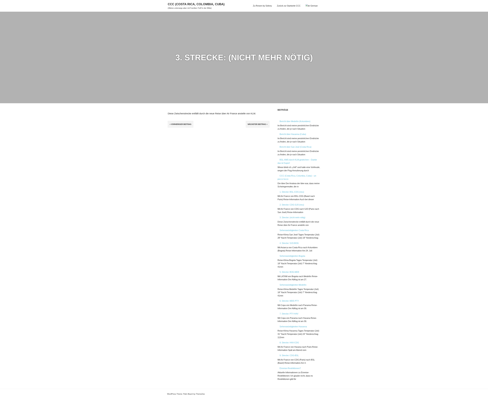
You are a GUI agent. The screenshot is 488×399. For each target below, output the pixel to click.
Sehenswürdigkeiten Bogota (292, 256)
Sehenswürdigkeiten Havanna (293, 327)
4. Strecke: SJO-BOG (289, 243)
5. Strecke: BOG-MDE (289, 272)
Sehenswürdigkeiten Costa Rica (294, 230)
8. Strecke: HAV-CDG (289, 343)
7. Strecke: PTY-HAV (289, 314)
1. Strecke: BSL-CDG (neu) (292, 192)
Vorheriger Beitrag (181, 124)
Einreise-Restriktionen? (290, 368)
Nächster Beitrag (257, 124)
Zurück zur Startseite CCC (289, 6)
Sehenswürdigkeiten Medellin (293, 285)
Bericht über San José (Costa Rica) (295, 147)
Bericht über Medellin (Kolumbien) (295, 121)
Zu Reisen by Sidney (262, 6)
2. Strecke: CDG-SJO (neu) (292, 205)
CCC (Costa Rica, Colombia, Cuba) (196, 4)
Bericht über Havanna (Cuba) (293, 134)
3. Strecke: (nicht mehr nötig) (292, 217)
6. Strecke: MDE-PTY (289, 301)
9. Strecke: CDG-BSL (289, 355)
